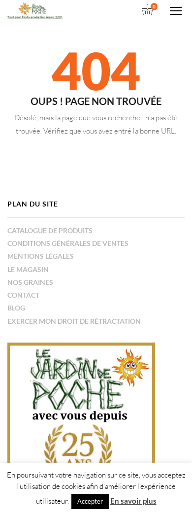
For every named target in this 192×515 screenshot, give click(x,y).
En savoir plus (133, 500)
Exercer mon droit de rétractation (74, 321)
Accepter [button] (90, 501)
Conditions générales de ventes (67, 243)
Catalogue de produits (50, 230)
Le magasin (28, 269)
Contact (23, 295)
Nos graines (30, 282)
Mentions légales (40, 256)
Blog (16, 308)
